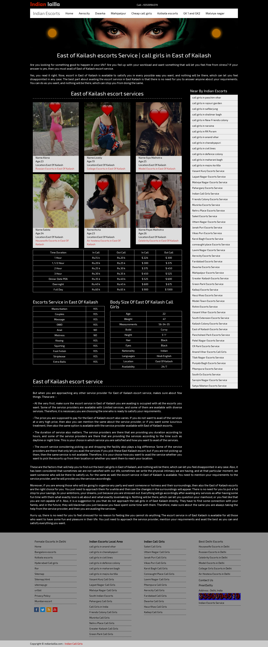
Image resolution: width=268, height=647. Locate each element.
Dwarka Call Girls (154, 601)
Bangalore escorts (45, 551)
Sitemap (39, 573)
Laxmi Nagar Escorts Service (208, 250)
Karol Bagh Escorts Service (207, 238)
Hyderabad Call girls (46, 562)
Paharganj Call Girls (100, 601)
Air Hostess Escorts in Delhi (214, 573)
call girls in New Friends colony (210, 120)
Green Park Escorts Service (208, 283)
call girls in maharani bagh (207, 159)
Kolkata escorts (167, 13)
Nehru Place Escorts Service (208, 210)
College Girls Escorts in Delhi (215, 568)
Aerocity (84, 13)
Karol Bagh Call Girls (156, 568)
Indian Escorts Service (211, 602)
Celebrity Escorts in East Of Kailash (158, 240)
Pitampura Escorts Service (207, 368)
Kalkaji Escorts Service (205, 289)
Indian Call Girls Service (205, 193)
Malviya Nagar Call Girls (103, 590)
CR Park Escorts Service (206, 346)
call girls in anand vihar (205, 137)
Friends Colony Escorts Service (210, 199)
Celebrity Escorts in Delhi (213, 557)
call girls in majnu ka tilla (206, 165)
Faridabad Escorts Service (207, 261)
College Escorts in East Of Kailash (106, 168)
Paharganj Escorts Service (207, 187)
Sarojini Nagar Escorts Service (209, 380)
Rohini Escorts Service (205, 306)
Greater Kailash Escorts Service (210, 278)
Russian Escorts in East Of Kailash (55, 168)
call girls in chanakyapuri (206, 142)
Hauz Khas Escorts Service (207, 295)
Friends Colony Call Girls (103, 612)
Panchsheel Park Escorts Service (211, 334)
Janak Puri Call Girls (155, 557)
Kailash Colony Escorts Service (209, 323)
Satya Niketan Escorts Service (209, 385)
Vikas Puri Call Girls (155, 562)
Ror (37, 568)
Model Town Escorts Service (208, 300)
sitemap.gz (41, 584)
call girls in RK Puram (204, 131)
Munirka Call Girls (99, 617)
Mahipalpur (118, 13)
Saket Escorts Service (204, 216)
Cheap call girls (141, 13)
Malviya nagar (215, 13)
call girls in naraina (203, 125)
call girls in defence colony (207, 154)
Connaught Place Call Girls (159, 573)
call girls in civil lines (203, 148)
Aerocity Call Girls (154, 590)
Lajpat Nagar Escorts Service (209, 176)
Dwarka (100, 13)
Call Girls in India (98, 606)
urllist (38, 590)
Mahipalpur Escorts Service (208, 272)
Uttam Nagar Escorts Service (209, 221)
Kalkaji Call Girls (153, 612)
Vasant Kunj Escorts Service (208, 170)
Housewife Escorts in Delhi (214, 546)
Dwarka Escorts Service (206, 267)
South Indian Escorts (101, 595)
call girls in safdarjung (205, 108)
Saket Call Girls (152, 546)
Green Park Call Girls (101, 634)
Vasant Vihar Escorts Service (209, 312)
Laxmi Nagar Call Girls (156, 579)
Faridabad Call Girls (155, 595)
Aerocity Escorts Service (206, 255)
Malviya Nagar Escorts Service (209, 182)
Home (69, 13)
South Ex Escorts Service (206, 374)
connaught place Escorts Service (211, 244)
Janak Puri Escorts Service (207, 227)
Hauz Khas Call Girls (155, 606)
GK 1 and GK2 (191, 13)
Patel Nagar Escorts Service (208, 340)
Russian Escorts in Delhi (212, 551)
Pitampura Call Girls (155, 584)
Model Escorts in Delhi (211, 562)
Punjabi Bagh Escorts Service (209, 363)
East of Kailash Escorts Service (210, 329)
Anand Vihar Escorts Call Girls (209, 351)
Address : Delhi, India (211, 590)
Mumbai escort (43, 601)
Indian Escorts (46, 13)
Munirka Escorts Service (206, 204)
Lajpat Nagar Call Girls (102, 584)
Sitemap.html (42, 579)
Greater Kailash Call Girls (103, 628)
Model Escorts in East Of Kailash (157, 168)
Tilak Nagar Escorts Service (208, 357)
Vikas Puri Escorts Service (207, 233)
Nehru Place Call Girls (101, 623)
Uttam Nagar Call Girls (157, 551)
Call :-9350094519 (147, 4)
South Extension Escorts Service (210, 317)
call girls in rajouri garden (207, 103)
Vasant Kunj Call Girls (101, 579)
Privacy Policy (42, 595)
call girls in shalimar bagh (207, 114)
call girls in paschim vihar (206, 97)
